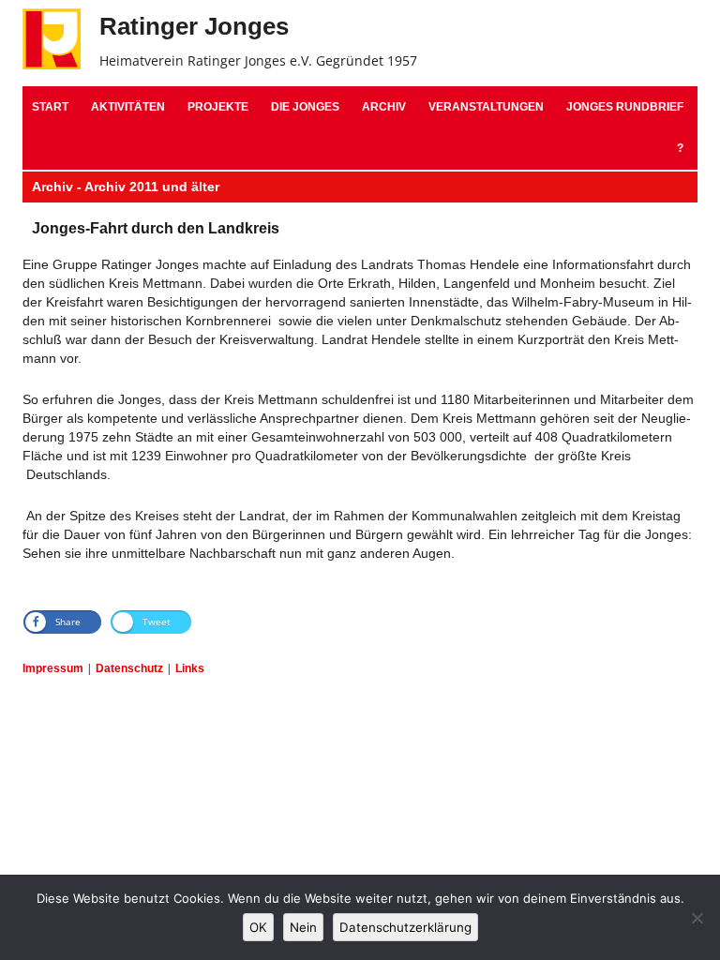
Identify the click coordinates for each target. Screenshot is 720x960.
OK (258, 927)
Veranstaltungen (486, 106)
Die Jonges (305, 106)
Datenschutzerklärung (405, 927)
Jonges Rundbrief (624, 106)
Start (50, 106)
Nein (303, 927)
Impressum (52, 668)
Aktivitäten (128, 106)
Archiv (384, 106)
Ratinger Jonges (194, 26)
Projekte (218, 106)
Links (189, 668)
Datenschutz (129, 668)
